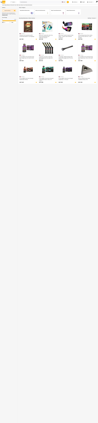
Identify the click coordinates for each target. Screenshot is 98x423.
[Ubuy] (3, 2)
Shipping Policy (5, 15)
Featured (94, 18)
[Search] (68, 2)
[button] (75, 2)
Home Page (4, 5)
